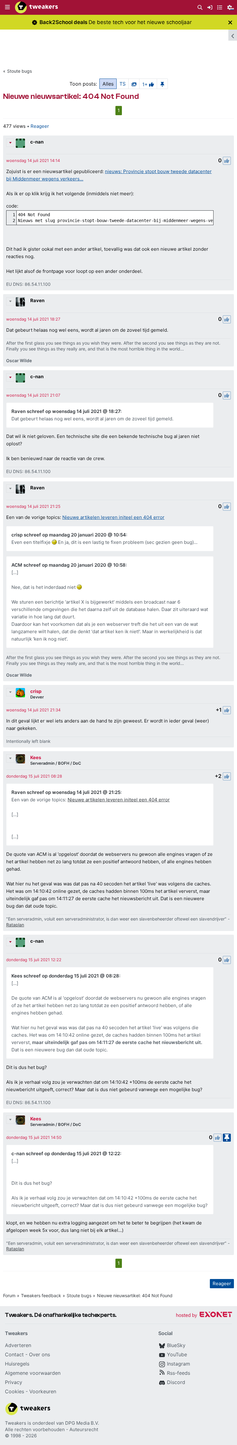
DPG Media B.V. (82, 1423)
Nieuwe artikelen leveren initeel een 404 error (113, 517)
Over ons (39, 1354)
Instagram (178, 1364)
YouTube (177, 1354)
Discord (176, 1382)
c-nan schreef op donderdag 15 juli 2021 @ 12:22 (65, 1153)
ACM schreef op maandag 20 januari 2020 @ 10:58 (68, 565)
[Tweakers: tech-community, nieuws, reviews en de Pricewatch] (36, 7)
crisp (35, 691)
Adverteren (18, 1345)
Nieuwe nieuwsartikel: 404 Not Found (135, 1295)
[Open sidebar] (232, 35)
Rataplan (15, 924)
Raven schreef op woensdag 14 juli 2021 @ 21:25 (65, 792)
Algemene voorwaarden (32, 1373)
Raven (37, 300)
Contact (14, 1354)
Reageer (40, 126)
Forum (9, 1295)
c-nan (37, 142)
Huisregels (17, 1364)
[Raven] (20, 301)
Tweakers (15, 1423)
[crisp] (20, 692)
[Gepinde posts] (162, 84)
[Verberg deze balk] (230, 22)
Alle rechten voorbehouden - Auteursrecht (51, 1429)
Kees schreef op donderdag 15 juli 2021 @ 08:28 (65, 976)
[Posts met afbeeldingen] (134, 84)
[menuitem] (200, 7)
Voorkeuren (42, 1391)
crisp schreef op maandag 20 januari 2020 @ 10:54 (68, 535)
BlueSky (176, 1345)
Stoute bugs (19, 71)
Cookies (14, 1391)
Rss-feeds (178, 1373)
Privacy (13, 1382)
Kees (35, 757)
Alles (108, 84)
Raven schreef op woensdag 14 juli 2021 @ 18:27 (65, 411)
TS (122, 84)
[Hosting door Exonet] (204, 1315)
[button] (7, 7)
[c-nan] (20, 143)
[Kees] (20, 758)
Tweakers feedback (41, 1295)
